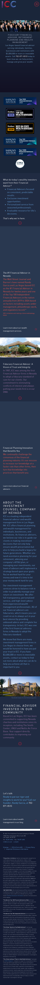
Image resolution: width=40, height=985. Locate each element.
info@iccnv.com (7, 842)
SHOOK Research (8, 961)
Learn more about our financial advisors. (15, 487)
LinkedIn (16, 842)
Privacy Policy (30, 847)
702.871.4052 (21, 839)
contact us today (19, 657)
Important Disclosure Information (17, 849)
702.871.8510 (9, 839)
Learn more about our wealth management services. (15, 329)
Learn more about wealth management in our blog (13, 820)
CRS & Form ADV (17, 847)
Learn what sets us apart (18, 80)
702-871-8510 (21, 56)
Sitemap (6, 847)
